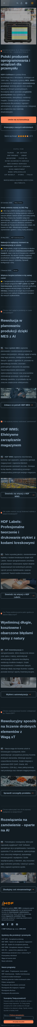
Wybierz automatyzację (17, 694)
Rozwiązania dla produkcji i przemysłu (13, 985)
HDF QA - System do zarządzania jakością (15, 944)
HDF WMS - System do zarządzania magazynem (17, 942)
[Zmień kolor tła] (32, 3)
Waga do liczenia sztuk (9, 958)
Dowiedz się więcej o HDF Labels (17, 595)
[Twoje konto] (21, 3)
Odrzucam (18, 1018)
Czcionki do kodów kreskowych (11, 976)
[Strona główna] (8, 3)
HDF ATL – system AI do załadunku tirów (14, 950)
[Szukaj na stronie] (17, 3)
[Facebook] (7, 924)
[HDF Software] (7, 903)
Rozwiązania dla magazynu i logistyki (13, 987)
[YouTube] (3, 924)
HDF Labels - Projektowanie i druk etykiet (14, 971)
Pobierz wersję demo (8, 982)
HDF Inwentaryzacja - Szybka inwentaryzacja (16, 974)
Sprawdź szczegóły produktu (17, 793)
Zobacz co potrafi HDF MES (17, 405)
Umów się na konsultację (18, 120)
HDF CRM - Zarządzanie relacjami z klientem (16, 947)
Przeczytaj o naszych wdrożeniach (18, 127)
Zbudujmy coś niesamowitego (17, 889)
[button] (4, 3)
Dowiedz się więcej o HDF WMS (17, 495)
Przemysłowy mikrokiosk (9, 955)
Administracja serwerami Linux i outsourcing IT (16, 953)
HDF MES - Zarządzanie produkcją (12, 939)
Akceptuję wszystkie (18, 1021)
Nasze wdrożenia (7, 961)
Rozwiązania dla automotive (10, 993)
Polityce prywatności (17, 1015)
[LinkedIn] (12, 924)
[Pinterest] (17, 924)
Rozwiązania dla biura (8, 990)
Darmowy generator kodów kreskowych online (16, 979)
